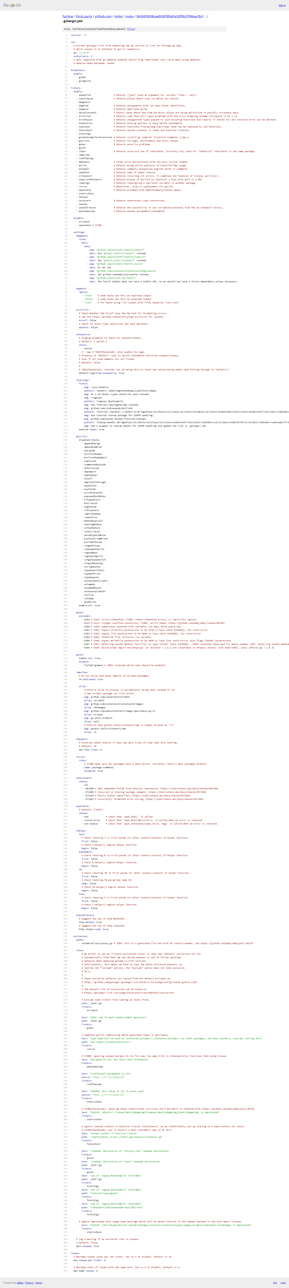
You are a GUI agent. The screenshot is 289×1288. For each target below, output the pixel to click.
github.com (103, 16)
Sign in (282, 5)
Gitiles (20, 1282)
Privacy (29, 1282)
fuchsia (68, 16)
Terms (38, 1282)
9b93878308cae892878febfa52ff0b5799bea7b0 (169, 16)
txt (275, 1282)
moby (118, 16)
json (283, 1282)
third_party (84, 16)
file (131, 29)
